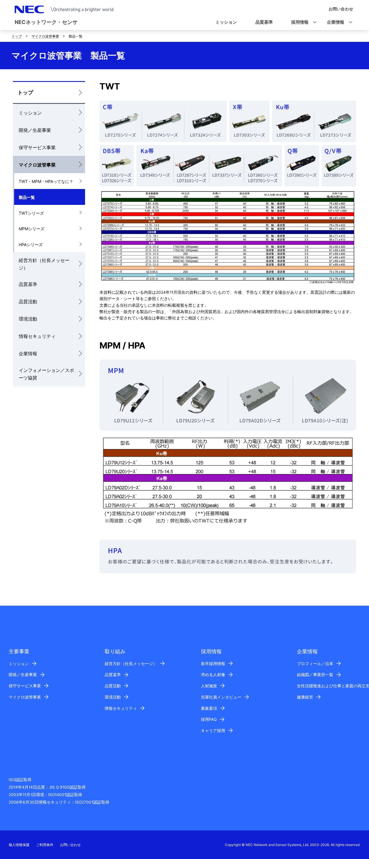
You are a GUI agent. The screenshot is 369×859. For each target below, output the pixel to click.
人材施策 (209, 685)
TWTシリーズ (31, 213)
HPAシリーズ (31, 244)
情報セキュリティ (37, 336)
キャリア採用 (213, 730)
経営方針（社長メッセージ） (44, 264)
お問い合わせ (70, 845)
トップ (17, 36)
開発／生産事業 (35, 130)
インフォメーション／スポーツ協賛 (46, 374)
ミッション (30, 113)
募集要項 (209, 708)
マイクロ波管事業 (45, 36)
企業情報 (28, 353)
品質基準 (28, 284)
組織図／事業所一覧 (315, 674)
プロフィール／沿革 (315, 663)
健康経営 (305, 697)
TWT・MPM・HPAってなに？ (46, 181)
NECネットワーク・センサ (46, 22)
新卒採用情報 (213, 663)
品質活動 (28, 301)
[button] (302, 22)
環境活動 (28, 319)
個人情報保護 (19, 845)
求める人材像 (213, 674)
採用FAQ (209, 719)
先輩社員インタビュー (221, 697)
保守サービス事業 (37, 147)
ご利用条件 (44, 845)
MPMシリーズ (31, 228)
